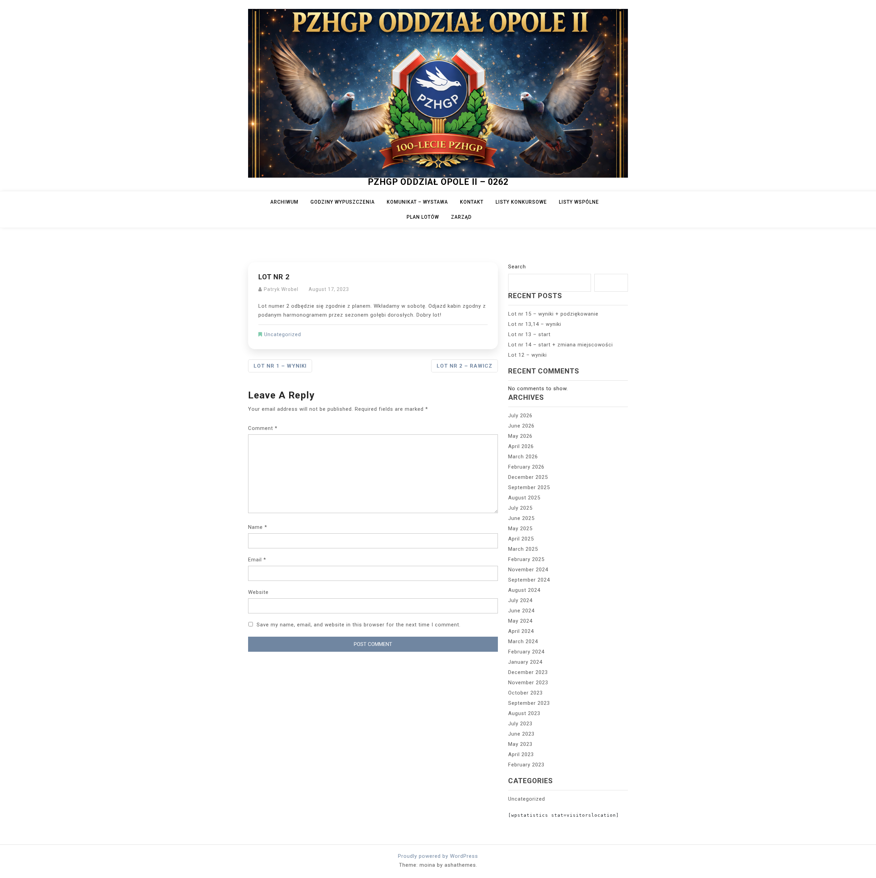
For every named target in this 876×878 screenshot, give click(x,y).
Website (258, 592)
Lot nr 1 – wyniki (280, 366)
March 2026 (523, 457)
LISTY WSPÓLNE (579, 202)
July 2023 (520, 724)
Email (257, 560)
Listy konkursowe (521, 202)
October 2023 (525, 693)
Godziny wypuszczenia (342, 202)
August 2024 (524, 590)
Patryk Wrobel (281, 289)
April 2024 (521, 631)
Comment (263, 428)
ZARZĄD (461, 217)
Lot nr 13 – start (529, 334)
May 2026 (520, 436)
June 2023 (521, 734)
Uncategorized (282, 334)
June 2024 (521, 611)
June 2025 (521, 518)
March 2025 (523, 549)
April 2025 (521, 539)
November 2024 (528, 570)
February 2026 (526, 467)
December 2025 (528, 477)
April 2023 (521, 754)
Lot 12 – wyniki (527, 355)
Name (257, 527)
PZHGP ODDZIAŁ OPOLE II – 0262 (438, 182)
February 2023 (526, 765)
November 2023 (528, 682)
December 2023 (528, 672)
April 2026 (521, 446)
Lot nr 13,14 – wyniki (534, 324)
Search (517, 267)
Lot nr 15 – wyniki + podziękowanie (553, 314)
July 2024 (520, 600)
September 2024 (529, 580)
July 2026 (520, 415)
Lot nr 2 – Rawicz (464, 366)
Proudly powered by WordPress (438, 856)
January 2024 (525, 662)
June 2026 (521, 426)
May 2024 (520, 621)
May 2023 (520, 744)
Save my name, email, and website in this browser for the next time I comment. (359, 625)
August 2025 (524, 498)
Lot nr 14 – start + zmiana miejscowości (560, 345)
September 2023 (529, 703)
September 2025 (529, 487)
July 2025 (520, 508)
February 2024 (526, 652)
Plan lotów (423, 217)
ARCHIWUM (284, 202)
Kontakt (472, 202)
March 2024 (523, 641)
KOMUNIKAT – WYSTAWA (417, 202)
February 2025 (526, 559)
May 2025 (520, 528)
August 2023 (524, 713)
